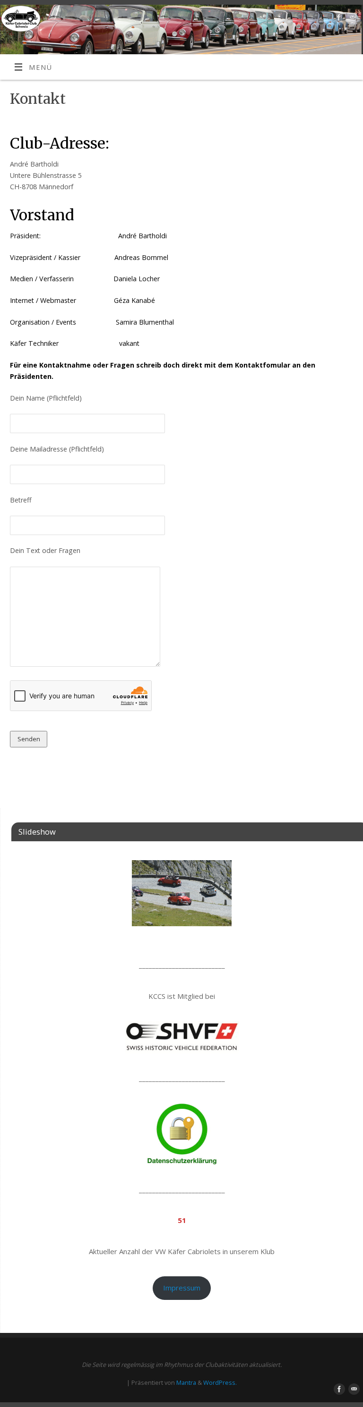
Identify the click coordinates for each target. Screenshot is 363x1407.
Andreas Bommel (141, 257)
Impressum (181, 1287)
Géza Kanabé (134, 300)
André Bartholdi (142, 235)
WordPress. (220, 1382)
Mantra (186, 1382)
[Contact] (351, 19)
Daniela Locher (136, 278)
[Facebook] (338, 19)
